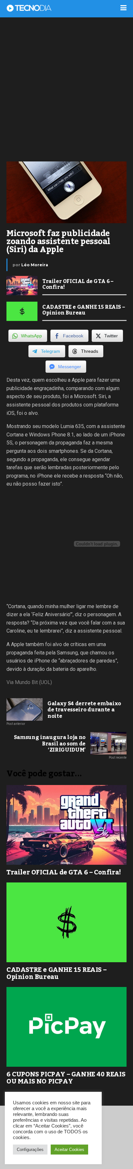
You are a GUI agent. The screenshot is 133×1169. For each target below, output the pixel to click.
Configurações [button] (30, 1149)
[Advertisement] (66, 89)
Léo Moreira (34, 264)
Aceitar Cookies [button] (69, 1149)
